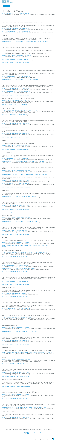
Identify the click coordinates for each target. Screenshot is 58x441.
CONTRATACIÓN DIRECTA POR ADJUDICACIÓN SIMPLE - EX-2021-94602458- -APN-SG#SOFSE (20, 79)
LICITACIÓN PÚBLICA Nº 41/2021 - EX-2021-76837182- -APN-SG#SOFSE (15, 212)
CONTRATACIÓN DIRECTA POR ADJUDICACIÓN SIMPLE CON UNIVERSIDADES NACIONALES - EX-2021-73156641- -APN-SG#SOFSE (27, 161)
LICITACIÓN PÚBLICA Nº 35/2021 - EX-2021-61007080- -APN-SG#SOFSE (15, 205)
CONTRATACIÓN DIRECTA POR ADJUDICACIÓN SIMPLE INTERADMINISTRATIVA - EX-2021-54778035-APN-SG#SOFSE (24, 336)
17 (40, 432)
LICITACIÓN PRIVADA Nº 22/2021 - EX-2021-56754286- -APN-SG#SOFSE (15, 327)
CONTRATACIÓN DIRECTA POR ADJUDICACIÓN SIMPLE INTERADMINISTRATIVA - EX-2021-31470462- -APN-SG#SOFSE (24, 407)
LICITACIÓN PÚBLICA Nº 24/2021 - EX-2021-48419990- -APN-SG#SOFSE (15, 417)
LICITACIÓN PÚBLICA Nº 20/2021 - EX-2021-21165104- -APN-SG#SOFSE (15, 427)
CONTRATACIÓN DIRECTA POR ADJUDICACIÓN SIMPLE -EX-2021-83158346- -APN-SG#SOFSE (20, 221)
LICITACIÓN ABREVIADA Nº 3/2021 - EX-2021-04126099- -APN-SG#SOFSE (16, 376)
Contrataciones (13, 5)
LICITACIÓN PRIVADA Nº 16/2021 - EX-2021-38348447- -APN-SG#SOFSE (15, 239)
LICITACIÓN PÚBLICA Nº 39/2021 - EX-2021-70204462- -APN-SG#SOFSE (15, 180)
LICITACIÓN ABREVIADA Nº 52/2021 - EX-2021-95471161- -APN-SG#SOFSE (16, 91)
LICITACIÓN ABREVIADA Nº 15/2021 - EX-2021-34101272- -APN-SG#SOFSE (16, 217)
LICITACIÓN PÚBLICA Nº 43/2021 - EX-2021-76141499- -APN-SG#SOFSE (15, 65)
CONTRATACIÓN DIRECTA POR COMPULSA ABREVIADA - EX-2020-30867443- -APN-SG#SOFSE (20, 331)
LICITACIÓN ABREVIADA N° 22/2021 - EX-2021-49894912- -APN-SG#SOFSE (16, 421)
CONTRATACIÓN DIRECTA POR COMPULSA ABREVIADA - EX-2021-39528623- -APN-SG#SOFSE (20, 110)
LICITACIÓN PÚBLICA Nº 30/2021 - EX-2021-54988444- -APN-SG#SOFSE (15, 372)
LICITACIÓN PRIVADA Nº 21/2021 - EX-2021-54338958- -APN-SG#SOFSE (15, 344)
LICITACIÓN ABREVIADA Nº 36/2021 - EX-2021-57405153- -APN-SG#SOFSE (16, 31)
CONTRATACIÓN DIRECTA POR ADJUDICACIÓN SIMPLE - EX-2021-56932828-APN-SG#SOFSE (19, 317)
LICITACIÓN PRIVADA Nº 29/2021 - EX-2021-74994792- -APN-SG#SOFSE (15, 183)
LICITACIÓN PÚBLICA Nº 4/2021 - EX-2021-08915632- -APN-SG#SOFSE (15, 100)
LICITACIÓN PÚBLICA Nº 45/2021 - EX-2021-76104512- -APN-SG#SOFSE (15, 28)
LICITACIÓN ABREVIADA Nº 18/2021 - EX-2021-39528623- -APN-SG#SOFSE (16, 322)
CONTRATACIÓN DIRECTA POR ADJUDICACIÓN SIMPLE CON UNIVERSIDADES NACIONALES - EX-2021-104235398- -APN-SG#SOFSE (27, 37)
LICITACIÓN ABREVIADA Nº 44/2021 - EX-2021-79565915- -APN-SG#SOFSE (16, 145)
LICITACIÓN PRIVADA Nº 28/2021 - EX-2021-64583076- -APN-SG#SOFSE (15, 114)
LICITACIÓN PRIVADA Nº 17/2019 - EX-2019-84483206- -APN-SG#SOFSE (15, 20)
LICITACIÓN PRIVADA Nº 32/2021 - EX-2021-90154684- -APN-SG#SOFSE (15, 13)
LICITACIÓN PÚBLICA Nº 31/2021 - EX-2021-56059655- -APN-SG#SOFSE (15, 340)
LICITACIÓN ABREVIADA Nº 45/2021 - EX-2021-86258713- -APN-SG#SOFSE (16, 128)
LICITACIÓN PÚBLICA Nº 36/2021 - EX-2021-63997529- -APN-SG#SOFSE (15, 68)
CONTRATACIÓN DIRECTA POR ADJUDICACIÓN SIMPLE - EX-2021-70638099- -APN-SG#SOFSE (20, 225)
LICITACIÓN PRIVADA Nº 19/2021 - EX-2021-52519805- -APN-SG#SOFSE (15, 394)
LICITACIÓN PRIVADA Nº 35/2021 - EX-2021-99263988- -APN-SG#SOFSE (15, 62)
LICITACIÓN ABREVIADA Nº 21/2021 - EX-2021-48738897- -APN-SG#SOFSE (16, 424)
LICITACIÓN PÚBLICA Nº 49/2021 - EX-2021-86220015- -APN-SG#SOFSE (15, 88)
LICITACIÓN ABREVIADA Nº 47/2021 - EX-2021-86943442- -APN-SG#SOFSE (16, 17)
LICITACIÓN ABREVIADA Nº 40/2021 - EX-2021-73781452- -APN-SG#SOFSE (16, 187)
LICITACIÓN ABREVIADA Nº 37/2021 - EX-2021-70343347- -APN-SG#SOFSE (16, 200)
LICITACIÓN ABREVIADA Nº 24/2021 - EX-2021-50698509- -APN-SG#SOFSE (16, 265)
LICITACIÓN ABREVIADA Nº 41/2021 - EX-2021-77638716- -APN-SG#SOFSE (16, 158)
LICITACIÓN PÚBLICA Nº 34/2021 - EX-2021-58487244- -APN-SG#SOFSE (15, 349)
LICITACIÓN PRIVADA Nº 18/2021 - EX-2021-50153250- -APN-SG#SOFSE (15, 304)
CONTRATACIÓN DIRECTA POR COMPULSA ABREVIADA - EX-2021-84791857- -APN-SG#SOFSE (20, 196)
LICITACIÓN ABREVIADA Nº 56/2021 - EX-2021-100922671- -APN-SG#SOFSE (16, 55)
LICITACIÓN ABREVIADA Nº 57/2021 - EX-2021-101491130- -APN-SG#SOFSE (16, 83)
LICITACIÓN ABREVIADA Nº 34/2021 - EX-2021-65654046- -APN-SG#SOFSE (16, 170)
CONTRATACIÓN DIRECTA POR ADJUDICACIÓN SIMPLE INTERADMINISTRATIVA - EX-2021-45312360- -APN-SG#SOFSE (24, 252)
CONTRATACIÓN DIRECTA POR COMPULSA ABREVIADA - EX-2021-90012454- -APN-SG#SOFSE (20, 165)
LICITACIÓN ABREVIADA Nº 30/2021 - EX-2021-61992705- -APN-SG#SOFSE (16, 312)
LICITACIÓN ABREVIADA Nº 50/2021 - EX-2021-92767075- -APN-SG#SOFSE (16, 59)
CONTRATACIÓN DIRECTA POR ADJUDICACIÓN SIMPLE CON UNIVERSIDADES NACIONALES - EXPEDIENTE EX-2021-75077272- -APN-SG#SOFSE (27, 246)
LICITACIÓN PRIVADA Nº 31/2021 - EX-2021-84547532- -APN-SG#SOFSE (15, 95)
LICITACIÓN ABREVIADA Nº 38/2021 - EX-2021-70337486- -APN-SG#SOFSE (16, 230)
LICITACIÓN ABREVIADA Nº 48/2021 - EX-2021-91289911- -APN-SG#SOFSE (16, 76)
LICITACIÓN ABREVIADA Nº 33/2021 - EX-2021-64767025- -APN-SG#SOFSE (16, 45)
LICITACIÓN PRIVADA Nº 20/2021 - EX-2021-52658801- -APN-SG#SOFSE (15, 242)
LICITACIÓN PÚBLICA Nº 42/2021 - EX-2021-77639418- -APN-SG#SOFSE (15, 123)
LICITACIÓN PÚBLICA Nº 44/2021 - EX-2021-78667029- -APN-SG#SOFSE (15, 133)
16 (38, 432)
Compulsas (21, 5)
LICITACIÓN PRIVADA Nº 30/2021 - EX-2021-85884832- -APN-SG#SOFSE (15, 142)
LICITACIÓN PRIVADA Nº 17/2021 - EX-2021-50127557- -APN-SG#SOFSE (15, 367)
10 (34, 432)
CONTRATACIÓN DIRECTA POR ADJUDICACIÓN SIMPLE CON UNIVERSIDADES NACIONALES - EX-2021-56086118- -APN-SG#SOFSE (27, 352)
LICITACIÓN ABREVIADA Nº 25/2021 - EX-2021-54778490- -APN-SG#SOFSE (16, 386)
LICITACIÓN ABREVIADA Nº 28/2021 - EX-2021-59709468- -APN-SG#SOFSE (16, 281)
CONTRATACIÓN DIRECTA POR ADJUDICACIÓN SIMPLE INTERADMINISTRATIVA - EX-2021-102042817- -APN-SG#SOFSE (25, 41)
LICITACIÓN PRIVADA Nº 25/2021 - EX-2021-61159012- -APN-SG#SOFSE (15, 300)
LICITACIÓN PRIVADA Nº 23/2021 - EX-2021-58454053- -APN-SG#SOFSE (15, 209)
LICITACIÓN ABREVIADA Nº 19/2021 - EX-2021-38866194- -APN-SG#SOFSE (16, 389)
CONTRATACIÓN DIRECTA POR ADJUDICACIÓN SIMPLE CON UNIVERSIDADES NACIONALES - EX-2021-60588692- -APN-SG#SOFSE (27, 381)
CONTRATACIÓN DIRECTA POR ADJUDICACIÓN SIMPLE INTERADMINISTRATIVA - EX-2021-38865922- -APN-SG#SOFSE (24, 174)
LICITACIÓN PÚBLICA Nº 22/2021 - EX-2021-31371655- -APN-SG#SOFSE (15, 398)
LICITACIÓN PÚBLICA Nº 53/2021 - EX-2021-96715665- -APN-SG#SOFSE (15, 24)
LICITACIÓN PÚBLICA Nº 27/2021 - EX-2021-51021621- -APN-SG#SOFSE (15, 296)
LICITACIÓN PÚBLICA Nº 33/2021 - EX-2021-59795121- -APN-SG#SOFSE (15, 289)
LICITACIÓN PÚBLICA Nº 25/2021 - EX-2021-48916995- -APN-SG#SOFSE (15, 256)
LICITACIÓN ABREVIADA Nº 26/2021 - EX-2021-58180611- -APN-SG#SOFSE (16, 359)
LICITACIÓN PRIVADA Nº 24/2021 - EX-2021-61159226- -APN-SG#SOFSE (15, 284)
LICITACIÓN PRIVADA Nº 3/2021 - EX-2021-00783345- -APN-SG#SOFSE (15, 363)
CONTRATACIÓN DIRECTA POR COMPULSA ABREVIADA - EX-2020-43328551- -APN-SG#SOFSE (20, 268)
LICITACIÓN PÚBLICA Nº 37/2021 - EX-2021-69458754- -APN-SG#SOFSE (15, 271)
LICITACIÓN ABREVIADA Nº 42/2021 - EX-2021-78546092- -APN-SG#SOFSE (16, 149)
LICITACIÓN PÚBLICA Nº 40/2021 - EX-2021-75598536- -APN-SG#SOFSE (15, 137)
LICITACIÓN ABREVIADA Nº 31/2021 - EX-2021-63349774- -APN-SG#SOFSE (16, 308)
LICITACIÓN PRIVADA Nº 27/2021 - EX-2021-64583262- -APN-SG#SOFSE (15, 192)
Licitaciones (6, 5)
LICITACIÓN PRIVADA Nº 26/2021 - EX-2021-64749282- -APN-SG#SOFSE (15, 234)
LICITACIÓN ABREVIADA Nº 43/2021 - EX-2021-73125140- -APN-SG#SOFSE (16, 52)
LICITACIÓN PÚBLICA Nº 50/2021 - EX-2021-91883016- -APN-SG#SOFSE (15, 72)
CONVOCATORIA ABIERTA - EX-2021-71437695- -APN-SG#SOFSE (14, 104)
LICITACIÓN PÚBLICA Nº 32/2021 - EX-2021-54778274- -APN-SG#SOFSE (15, 293)
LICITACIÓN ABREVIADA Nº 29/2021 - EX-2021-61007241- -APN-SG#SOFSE (16, 275)
